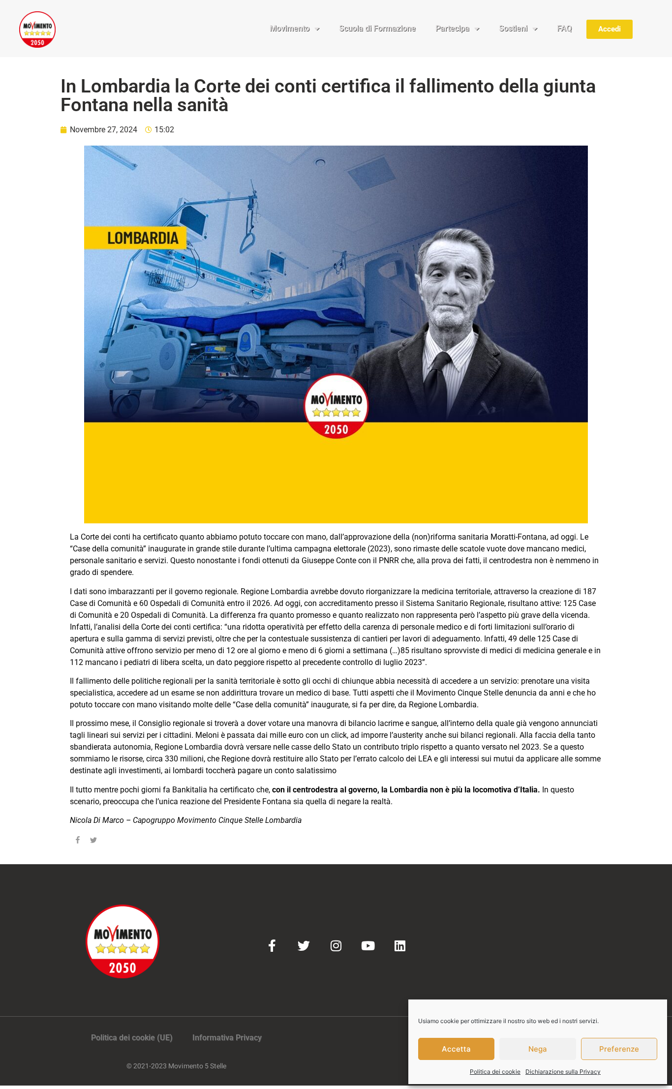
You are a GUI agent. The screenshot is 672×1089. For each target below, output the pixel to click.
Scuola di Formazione (377, 28)
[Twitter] (304, 945)
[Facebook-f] (272, 945)
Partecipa (452, 28)
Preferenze (619, 1049)
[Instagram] (336, 945)
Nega (537, 1049)
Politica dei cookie (495, 1071)
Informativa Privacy (227, 1037)
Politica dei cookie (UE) (132, 1037)
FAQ (564, 28)
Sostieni (513, 28)
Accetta (456, 1049)
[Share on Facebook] (78, 841)
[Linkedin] (400, 945)
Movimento (289, 28)
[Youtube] (368, 945)
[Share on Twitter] (93, 841)
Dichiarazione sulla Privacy (563, 1071)
